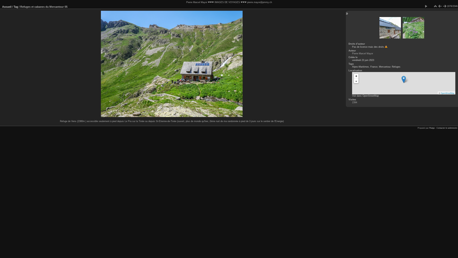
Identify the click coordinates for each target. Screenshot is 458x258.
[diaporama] (426, 6)
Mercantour (384, 66)
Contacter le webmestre (447, 128)
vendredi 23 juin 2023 (363, 60)
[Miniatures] (435, 6)
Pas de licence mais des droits (368, 47)
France (373, 66)
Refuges (396, 66)
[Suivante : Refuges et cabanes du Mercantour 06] (444, 6)
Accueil (6, 6)
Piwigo (432, 128)
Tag (16, 6)
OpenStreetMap (447, 93)
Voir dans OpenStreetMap (365, 95)
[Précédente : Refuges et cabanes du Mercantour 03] (440, 6)
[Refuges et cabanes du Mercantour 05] (403, 79)
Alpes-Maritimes (360, 66)
